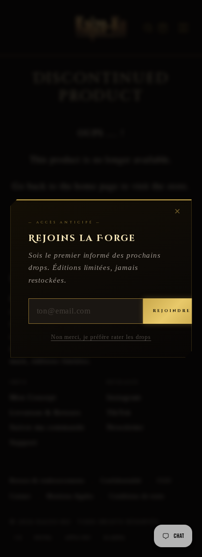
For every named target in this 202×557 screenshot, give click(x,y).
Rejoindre (172, 311)
